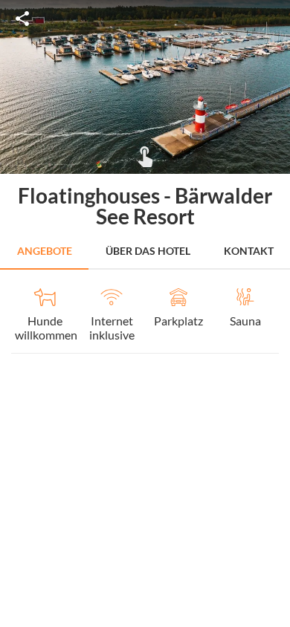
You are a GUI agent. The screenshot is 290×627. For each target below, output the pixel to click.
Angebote (44, 250)
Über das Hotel (148, 250)
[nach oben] (273, 313)
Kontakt (249, 250)
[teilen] (22, 18)
